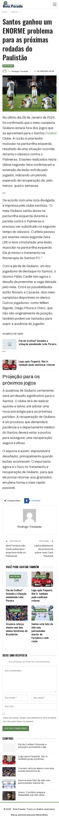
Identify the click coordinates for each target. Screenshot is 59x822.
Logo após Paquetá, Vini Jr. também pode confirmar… (33, 757)
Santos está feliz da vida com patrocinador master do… (34, 781)
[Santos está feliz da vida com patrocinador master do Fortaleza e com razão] (42, 613)
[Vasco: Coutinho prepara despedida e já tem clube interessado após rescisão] (9, 795)
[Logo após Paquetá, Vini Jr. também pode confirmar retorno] (9, 365)
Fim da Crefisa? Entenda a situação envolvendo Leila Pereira (37, 342)
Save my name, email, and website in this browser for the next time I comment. (30, 720)
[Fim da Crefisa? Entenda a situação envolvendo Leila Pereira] (9, 344)
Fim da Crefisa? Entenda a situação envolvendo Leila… (33, 746)
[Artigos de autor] (29, 515)
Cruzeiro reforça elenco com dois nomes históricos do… (36, 769)
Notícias (8, 66)
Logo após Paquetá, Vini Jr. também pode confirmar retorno (37, 363)
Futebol (51, 133)
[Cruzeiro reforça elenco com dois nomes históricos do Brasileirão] (17, 613)
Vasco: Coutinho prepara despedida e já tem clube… (32, 793)
